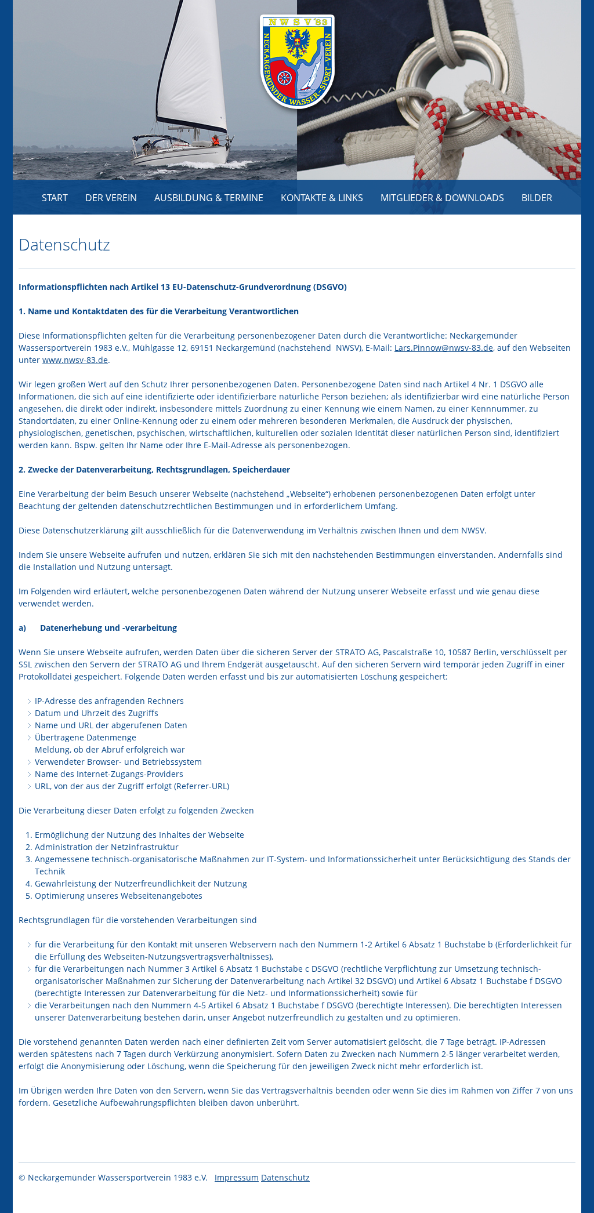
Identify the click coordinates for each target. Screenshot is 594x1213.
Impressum (237, 1177)
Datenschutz (285, 1177)
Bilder (536, 197)
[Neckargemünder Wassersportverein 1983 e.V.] (299, 64)
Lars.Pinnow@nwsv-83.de (443, 347)
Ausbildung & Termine (208, 197)
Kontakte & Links (322, 197)
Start (55, 197)
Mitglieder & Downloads (442, 197)
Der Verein (111, 197)
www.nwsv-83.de (75, 359)
